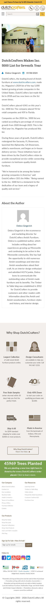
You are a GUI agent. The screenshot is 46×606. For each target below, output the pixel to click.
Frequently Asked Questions (33, 494)
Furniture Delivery (7, 505)
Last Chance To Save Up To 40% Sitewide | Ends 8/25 (23, 2)
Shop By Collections (8, 525)
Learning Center (30, 486)
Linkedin (28, 558)
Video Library (29, 492)
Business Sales (6, 494)
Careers (4, 508)
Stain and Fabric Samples (9, 530)
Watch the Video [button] (23, 451)
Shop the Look (6, 522)
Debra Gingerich (13, 73)
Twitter (9, 558)
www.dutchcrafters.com (24, 82)
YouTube (13, 558)
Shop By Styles (6, 520)
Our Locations (6, 492)
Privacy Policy (6, 503)
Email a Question (24, 571)
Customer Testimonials (32, 497)
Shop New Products (8, 528)
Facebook (4, 558)
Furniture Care (29, 500)
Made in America (7, 497)
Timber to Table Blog (31, 489)
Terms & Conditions (8, 500)
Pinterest (18, 558)
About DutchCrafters (8, 486)
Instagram (23, 558)
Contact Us (5, 489)
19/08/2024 (32, 73)
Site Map (4, 533)
